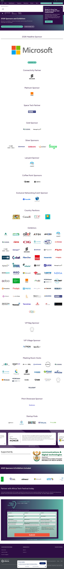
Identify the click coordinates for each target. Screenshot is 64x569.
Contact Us (24, 552)
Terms (62, 561)
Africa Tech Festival (4, 6)
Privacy (58, 561)
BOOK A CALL (48, 21)
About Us (24, 549)
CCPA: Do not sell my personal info (50, 561)
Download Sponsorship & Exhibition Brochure (11, 26)
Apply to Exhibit (28, 26)
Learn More (31, 62)
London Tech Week (4, 552)
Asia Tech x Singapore (4, 554)
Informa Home (3, 549)
